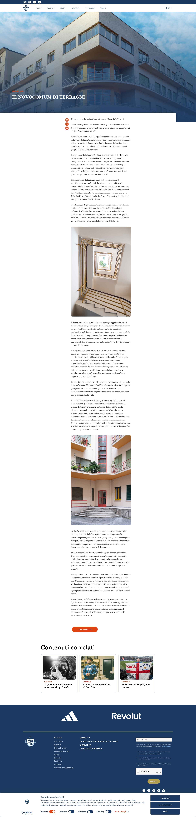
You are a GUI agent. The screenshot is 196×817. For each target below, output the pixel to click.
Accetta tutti (165, 798)
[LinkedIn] (163, 790)
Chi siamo (58, 741)
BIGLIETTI (50, 8)
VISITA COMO (75, 8)
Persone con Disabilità (63, 768)
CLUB (38, 8)
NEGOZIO (62, 8)
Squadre (57, 758)
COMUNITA (85, 745)
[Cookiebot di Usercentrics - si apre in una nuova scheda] (27, 813)
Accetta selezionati (165, 805)
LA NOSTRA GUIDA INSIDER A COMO (99, 741)
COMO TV (103, 8)
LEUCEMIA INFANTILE (91, 748)
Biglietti (57, 745)
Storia (56, 754)
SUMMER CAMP (90, 8)
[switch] (71, 811)
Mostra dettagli (120, 812)
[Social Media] (29, 2)
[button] (41, 8)
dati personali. (167, 746)
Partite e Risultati (61, 751)
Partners (58, 761)
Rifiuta (165, 811)
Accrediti (58, 764)
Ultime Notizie (60, 748)
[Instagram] (24, 2)
